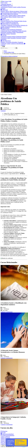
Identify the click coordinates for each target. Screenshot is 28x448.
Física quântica (13, 12)
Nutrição (24, 36)
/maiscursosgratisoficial (8, 434)
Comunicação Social (6, 31)
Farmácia (13, 36)
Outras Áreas (20, 17)
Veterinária (13, 33)
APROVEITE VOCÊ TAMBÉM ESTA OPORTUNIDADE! (21, 442)
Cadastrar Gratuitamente (7, 311)
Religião (14, 17)
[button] (2, 46)
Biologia (3, 11)
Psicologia (18, 38)
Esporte (9, 36)
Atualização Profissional (16, 29)
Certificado (3, 43)
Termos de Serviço (5, 439)
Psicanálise (13, 38)
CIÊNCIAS (5, 10)
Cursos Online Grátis (9, 52)
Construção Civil (11, 25)
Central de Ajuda (15, 43)
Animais (3, 15)
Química (19, 12)
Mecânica (19, 26)
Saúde (8, 38)
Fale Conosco (4, 442)
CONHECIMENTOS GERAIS (10, 14)
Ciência (7, 11)
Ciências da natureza (14, 11)
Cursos (5, 2)
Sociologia (24, 12)
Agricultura (3, 25)
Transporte (3, 18)
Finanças (10, 7)
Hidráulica (13, 26)
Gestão (14, 7)
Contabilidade (14, 31)
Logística (18, 7)
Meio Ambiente (4, 17)
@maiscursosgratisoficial (8, 435)
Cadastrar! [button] (3, 110)
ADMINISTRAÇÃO (7, 5)
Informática (14, 42)
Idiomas (23, 15)
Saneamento (8, 26)
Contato (8, 43)
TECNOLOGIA (6, 40)
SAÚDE (4, 35)
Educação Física (10, 21)
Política (14, 32)
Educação (3, 21)
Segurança (17, 25)
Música (10, 17)
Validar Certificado (5, 436)
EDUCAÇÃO (5, 19)
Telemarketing (19, 32)
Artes (6, 15)
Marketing (3, 33)
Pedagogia (16, 21)
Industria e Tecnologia (6, 42)
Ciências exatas (23, 11)
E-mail (3, 432)
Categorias (3, 4)
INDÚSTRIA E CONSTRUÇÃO (10, 24)
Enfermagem (4, 36)
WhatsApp (4, 431)
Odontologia (4, 38)
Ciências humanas (5, 12)
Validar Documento (5, 438)
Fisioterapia (19, 36)
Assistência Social (5, 29)
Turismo (8, 33)
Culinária (10, 15)
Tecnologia (20, 42)
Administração (4, 7)
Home (2, 2)
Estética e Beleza (17, 15)
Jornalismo (9, 32)
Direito (20, 31)
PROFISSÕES (5, 28)
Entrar (22, 43)
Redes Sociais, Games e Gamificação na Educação (14, 21)
